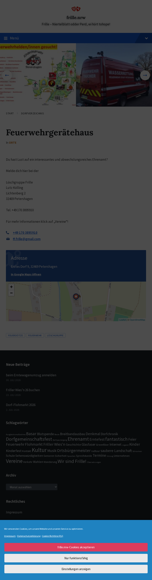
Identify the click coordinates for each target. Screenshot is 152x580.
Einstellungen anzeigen (76, 569)
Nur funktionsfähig (76, 558)
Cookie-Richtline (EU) (52, 535)
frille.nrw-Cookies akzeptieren (76, 547)
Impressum (10, 535)
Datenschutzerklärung (28, 535)
